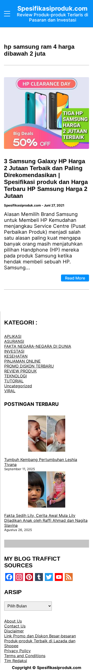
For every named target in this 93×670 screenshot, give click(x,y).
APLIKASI (12, 336)
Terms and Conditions (24, 655)
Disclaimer (14, 630)
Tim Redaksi (15, 660)
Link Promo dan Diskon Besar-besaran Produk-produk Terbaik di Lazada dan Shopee (40, 640)
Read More (75, 278)
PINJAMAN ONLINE (22, 361)
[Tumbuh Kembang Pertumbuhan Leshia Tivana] (46, 434)
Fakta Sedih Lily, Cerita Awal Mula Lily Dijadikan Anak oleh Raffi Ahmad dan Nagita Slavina (46, 520)
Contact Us (15, 626)
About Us (13, 621)
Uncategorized (18, 385)
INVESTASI (14, 351)
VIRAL (9, 390)
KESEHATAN (16, 356)
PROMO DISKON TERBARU (29, 366)
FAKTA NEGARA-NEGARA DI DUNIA (37, 346)
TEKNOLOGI (15, 375)
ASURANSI (14, 341)
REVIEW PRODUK (20, 371)
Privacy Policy (17, 650)
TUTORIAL (14, 380)
